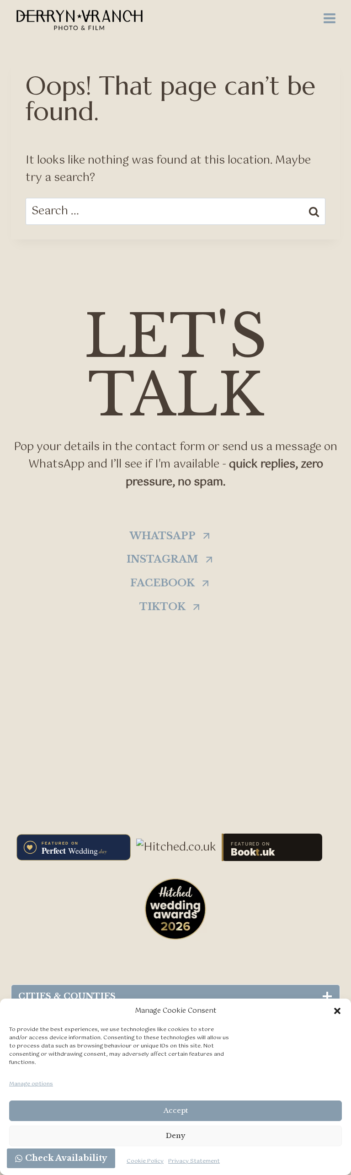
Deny (176, 1135)
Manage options (31, 1084)
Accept (176, 1110)
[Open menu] (329, 18)
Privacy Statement (194, 1161)
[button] (337, 1010)
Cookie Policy (145, 1161)
